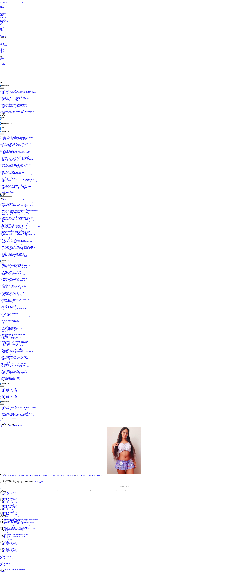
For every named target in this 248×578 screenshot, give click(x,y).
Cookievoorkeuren (21, 569)
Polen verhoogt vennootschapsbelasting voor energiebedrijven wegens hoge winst (18, 181)
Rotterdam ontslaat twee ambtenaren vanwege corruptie (12, 324)
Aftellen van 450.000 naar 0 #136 (9, 333)
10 (12, 475)
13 (15, 475)
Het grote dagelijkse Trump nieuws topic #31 (11, 295)
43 (54, 475)
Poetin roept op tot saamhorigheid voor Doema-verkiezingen (14, 154)
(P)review (3, 127)
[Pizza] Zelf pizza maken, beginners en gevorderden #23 (13, 370)
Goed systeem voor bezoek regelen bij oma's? (11, 305)
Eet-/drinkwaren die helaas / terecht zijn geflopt (11, 294)
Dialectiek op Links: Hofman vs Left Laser (10, 273)
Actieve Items (11, 2)
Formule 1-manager (4, 40)
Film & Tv (3, 121)
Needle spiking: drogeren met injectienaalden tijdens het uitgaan (15, 362)
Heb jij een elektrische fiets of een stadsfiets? (11, 271)
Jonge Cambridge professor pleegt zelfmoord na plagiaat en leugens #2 (16, 363)
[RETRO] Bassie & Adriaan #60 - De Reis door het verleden (14, 298)
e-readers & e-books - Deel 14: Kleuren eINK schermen (13, 308)
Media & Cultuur (3, 26)
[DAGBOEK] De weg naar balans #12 (10, 321)
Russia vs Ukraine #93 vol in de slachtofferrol (11, 355)
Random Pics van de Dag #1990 (8, 99)
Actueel (1, 10)
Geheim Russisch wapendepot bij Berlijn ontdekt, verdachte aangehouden (16, 161)
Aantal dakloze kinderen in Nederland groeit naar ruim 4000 (14, 182)
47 (59, 475)
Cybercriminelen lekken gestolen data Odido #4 (11, 379)
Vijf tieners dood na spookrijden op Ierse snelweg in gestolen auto (15, 316)
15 (18, 475)
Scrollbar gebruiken (5, 85)
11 (13, 475)
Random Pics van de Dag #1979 (10, 511)
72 (92, 475)
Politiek (1, 15)
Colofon (1, 62)
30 (37, 475)
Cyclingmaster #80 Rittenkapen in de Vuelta (10, 287)
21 (26, 475)
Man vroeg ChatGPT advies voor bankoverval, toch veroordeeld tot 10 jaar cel (17, 179)
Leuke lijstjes (2, 421)
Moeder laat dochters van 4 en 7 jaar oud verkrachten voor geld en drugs (16, 101)
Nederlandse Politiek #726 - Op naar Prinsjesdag (11, 350)
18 (22, 475)
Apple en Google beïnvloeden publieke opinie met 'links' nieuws (15, 103)
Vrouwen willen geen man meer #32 (9, 320)
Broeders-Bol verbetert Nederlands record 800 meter (12, 173)
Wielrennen (2, 34)
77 (98, 475)
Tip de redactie (3, 64)
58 (74, 475)
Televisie (2, 24)
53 (67, 475)
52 (66, 475)
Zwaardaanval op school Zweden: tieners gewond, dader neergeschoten (16, 174)
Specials (31, 2)
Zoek (7, 2)
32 (40, 475)
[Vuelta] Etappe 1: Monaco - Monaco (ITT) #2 (11, 345)
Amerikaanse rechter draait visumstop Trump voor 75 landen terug (15, 167)
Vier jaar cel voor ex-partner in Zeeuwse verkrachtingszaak (13, 342)
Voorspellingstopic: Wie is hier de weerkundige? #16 (12, 274)
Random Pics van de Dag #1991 (8, 93)
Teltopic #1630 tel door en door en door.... (10, 266)
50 (63, 475)
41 (52, 475)
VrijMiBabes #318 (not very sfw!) (8, 90)
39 (49, 475)
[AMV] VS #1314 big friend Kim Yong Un (11, 349)
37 (46, 475)
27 (34, 475)
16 (19, 475)
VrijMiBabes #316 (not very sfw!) (10, 507)
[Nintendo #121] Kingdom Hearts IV (9, 330)
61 (77, 475)
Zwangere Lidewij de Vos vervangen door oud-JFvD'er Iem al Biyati (15, 112)
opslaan (2, 87)
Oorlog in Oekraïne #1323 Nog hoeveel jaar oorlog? (12, 264)
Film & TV (2, 49)
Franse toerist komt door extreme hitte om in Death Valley (13, 286)
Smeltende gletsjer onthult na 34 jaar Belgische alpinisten (13, 110)
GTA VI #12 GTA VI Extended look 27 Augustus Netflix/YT (14, 310)
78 (99, 475)
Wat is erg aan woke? (6, 315)
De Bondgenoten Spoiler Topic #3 (9, 313)
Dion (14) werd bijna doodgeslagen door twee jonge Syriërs (14, 277)
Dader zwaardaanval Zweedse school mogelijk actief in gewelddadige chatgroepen (18, 149)
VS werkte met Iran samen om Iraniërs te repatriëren (12, 97)
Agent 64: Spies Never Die (7, 192)
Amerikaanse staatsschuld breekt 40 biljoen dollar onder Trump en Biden (16, 100)
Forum (1, 2)
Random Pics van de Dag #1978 (10, 512)
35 (44, 475)
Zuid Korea (3, 322)
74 (94, 475)
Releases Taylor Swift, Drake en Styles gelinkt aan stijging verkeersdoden (16, 160)
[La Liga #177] (5, 281)
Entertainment (3, 20)
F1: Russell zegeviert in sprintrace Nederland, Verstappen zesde (14, 158)
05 (5, 475)
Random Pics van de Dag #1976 (10, 514)
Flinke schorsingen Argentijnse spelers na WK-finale (12, 172)
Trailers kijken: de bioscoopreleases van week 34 (11, 146)
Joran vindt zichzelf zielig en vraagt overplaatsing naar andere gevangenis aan (17, 175)
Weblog (4, 2)
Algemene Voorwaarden (5, 569)
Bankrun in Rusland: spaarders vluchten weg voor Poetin (13, 96)
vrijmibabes (14, 476)
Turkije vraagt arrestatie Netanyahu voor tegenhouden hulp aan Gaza (15, 165)
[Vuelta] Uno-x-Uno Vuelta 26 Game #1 (10, 293)
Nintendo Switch (3, 45)
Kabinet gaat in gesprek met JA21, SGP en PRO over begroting (14, 152)
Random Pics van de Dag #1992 (8, 89)
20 (25, 475)
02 (1, 475)
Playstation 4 (2, 43)
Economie (2, 14)
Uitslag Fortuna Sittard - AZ (7, 150)
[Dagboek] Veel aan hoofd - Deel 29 (9, 343)
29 (36, 475)
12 (14, 475)
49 (62, 475)
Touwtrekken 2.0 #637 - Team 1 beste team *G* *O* (12, 365)
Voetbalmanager (3, 38)
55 (70, 475)
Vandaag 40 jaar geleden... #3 (8, 327)
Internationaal (3, 13)
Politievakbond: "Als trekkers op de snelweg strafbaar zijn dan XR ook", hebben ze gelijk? (20, 184)
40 (50, 475)
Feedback (2, 63)
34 (43, 475)
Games (1, 41)
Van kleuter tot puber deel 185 (8, 361)
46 (58, 475)
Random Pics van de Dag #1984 (10, 504)
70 (89, 475)
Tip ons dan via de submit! (38, 481)
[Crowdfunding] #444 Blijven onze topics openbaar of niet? (14, 341)
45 (57, 475)
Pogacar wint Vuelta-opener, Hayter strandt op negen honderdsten (15, 151)
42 (53, 475)
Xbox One (2, 44)
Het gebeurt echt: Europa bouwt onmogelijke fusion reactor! (14, 358)
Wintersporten (3, 36)
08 (9, 475)
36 (45, 475)
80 (102, 475)
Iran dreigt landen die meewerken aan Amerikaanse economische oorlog (16, 137)
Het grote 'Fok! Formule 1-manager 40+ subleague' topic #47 (14, 366)
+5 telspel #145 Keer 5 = (6, 335)
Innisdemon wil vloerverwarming (8, 329)
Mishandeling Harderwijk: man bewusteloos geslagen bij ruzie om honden (16, 153)
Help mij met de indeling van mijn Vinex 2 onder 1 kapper (13, 356)
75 (96, 475)
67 (85, 475)
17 (21, 475)
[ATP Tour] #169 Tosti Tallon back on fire (10, 371)
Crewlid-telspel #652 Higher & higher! (10, 377)
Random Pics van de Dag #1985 (8, 397)
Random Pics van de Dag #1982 (10, 506)
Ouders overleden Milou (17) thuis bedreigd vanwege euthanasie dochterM (17, 376)
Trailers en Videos (3, 52)
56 (71, 475)
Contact (1, 60)
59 (0, 479)
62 (79, 475)
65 (83, 475)
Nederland (2, 12)
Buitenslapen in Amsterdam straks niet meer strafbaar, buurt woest (15, 265)
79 (101, 475)
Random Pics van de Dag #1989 (8, 391)
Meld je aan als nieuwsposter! (35, 482)
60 (76, 475)
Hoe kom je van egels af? (7, 282)
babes (1, 476)
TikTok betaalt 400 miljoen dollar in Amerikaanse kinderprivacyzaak (15, 164)
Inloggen (2, 3)
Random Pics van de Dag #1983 (10, 505)
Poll (2, 130)
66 (84, 475)
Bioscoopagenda (3, 27)
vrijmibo (18, 476)
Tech (1, 16)
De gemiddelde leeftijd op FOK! (8, 309)
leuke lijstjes (9, 476)
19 (23, 475)
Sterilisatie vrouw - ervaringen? (8, 331)
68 (87, 475)
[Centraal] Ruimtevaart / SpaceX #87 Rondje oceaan (12, 285)
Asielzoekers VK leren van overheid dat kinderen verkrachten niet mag (16, 108)
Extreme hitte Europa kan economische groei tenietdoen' (13, 354)
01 (0, 475)
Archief (34, 2)
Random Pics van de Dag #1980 (10, 509)
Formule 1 (2, 30)
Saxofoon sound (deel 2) (7, 314)
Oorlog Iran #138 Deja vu (7, 359)
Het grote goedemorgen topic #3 (8, 307)
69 (88, 475)
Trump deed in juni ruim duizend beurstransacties (11, 142)
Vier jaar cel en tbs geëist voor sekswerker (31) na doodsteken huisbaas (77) (17, 177)
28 (35, 475)
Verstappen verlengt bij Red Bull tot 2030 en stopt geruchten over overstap (17, 111)
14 (17, 475)
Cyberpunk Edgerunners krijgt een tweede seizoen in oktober (14, 166)
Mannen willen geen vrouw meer (8, 312)
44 (56, 475)
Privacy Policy (14, 569)
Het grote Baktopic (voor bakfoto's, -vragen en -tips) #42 (13, 334)
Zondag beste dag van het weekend (8, 178)
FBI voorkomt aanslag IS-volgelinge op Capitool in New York (14, 180)
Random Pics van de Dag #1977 (10, 513)
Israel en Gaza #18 (5, 270)
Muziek (1, 22)
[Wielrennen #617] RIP (6, 364)
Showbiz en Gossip (4, 17)
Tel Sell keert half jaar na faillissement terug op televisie (13, 105)
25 (31, 475)
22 (27, 475)
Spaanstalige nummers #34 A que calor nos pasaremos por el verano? (15, 326)
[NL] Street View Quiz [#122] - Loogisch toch (11, 369)
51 (65, 475)
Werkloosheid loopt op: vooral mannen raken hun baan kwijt (14, 107)
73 (93, 475)
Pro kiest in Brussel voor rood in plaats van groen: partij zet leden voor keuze (17, 91)
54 (68, 475)
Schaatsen (2, 35)
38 (48, 475)
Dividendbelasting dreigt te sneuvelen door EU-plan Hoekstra (14, 139)
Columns (20, 2)
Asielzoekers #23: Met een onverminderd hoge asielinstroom (14, 288)
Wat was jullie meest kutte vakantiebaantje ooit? (11, 348)
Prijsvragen (2, 59)
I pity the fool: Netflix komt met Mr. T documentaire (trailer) (14, 104)
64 (81, 475)
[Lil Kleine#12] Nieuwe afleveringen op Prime (11, 328)
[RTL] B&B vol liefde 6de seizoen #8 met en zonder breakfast (14, 340)
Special (2, 128)
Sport (1, 28)
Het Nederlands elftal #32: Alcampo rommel (11, 338)
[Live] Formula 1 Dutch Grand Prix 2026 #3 (11, 279)
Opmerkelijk (2, 19)
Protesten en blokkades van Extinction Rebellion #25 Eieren (14, 267)
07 (8, 475)
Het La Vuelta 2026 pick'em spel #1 (9, 275)
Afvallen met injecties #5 (6, 301)
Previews (28, 2)
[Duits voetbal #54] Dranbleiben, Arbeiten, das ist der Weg (13, 357)
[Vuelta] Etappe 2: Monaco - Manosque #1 (10, 284)
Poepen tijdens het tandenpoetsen (8, 303)
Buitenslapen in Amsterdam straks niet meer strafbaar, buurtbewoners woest (17, 141)
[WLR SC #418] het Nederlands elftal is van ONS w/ (13, 347)
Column (3, 126)
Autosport (2, 31)
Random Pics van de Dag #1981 (10, 508)
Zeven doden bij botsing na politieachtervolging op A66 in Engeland (15, 156)
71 (90, 475)
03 (3, 475)
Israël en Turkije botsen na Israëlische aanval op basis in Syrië (14, 187)
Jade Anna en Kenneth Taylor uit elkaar (10, 378)
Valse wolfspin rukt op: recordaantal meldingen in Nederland (14, 214)
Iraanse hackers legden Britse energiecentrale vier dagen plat (13, 138)
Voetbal (1, 29)
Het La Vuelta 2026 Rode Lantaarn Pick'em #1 (11, 291)
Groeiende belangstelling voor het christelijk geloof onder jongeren (15, 200)
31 (39, 475)
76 (97, 475)
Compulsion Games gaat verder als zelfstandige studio (12, 163)
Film (1, 23)
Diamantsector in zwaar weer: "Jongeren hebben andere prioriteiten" (15, 323)
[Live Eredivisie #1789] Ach (8, 272)
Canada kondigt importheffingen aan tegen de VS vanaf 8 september (15, 143)
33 (41, 475)
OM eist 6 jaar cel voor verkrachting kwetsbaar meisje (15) (13, 106)
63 (80, 475)
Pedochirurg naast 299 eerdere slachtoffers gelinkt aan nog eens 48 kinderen (17, 415)
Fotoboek (2, 58)
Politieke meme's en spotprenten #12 (9, 344)
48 (61, 475)
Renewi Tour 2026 (5, 336)
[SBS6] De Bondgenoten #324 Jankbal (10, 352)
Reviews (24, 2)
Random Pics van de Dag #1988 (8, 392)
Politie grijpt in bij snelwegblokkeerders (10, 300)
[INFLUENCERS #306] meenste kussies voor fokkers (13, 268)
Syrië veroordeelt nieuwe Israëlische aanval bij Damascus (13, 144)
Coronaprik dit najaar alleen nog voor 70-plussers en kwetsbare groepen (16, 159)
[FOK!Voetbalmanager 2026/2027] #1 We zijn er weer (13, 367)
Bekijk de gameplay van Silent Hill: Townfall (10, 145)
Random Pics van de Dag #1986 (8, 396)
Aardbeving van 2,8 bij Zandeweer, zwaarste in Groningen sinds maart (16, 186)
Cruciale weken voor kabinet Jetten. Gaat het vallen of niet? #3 (14, 299)
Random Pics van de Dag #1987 (8, 394)
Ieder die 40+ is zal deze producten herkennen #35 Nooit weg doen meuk (17, 351)
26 (32, 475)
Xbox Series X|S (3, 46)
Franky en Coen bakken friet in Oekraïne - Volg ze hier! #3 (13, 372)
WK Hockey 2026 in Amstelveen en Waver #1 (11, 373)
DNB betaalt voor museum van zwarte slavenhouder (12, 280)
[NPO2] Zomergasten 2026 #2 (8, 306)
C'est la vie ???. (5, 319)
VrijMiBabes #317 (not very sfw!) (8, 395)
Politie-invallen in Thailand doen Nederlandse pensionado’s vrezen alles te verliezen (19, 92)
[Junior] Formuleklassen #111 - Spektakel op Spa (12, 292)
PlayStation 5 (2, 48)
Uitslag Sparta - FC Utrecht (7, 147)
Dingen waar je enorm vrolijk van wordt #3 (11, 296)
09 (10, 475)
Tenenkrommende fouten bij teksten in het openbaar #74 (13, 302)
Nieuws (16, 2)
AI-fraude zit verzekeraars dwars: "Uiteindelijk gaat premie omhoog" (15, 317)
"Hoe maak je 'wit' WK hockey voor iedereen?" (11, 374)
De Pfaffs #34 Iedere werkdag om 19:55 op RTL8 (12, 337)
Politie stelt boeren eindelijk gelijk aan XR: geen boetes (13, 94)
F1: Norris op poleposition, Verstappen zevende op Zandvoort (14, 157)
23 (28, 475)
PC (0, 42)
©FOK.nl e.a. (3, 571)
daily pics (4, 476)
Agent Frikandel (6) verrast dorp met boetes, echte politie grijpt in (15, 98)
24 (30, 475)
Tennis (1, 33)
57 (72, 475)
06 (6, 475)
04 (4, 475)
